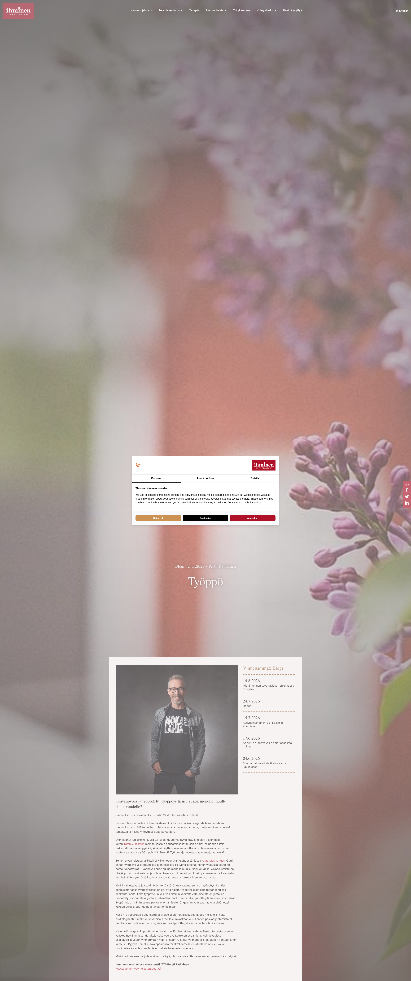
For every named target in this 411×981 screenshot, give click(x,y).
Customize (205, 518)
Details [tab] (255, 478)
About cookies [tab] (205, 478)
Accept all (252, 518)
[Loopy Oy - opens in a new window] (138, 465)
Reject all (158, 518)
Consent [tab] (156, 478)
